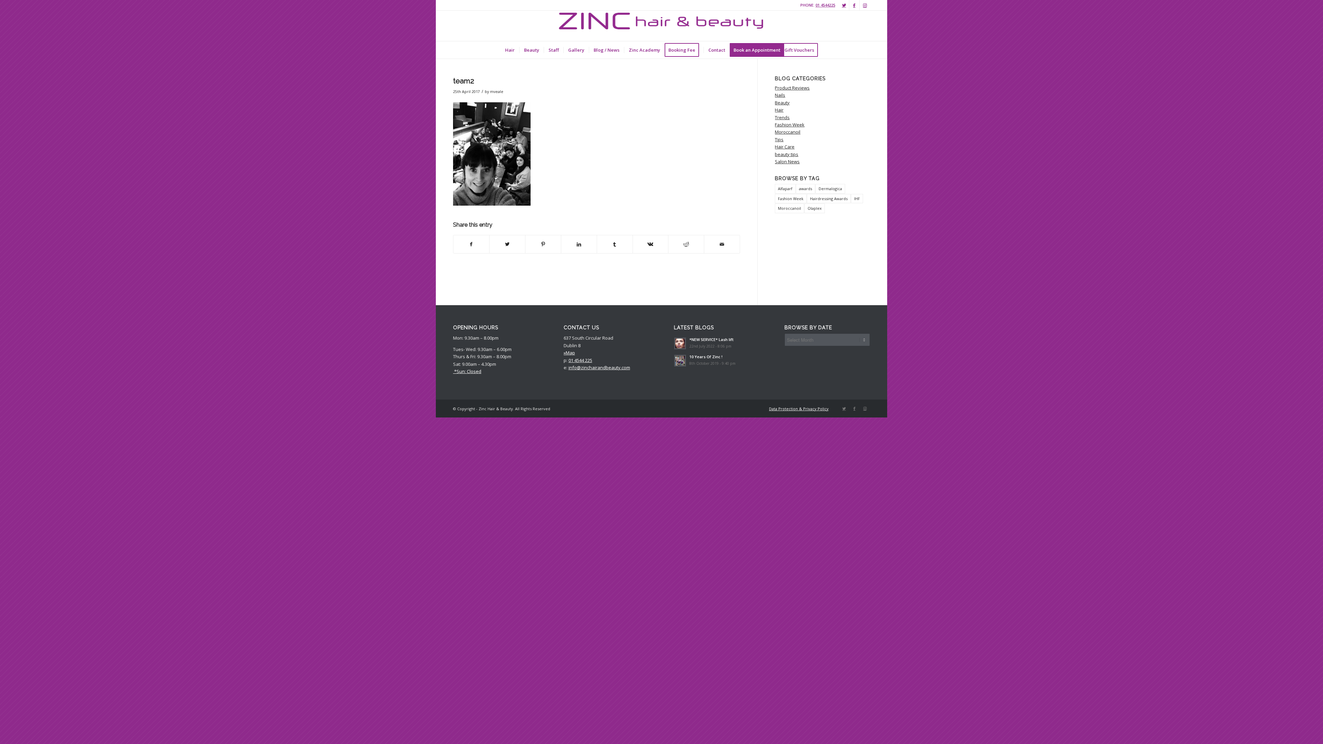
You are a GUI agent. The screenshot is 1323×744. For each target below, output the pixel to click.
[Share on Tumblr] (615, 244)
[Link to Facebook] (854, 5)
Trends (782, 117)
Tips (779, 139)
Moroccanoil (787, 132)
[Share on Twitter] (507, 244)
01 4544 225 (580, 360)
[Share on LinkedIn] (579, 244)
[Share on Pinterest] (543, 244)
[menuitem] (510, 50)
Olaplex (815, 208)
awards (805, 188)
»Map (569, 353)
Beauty (782, 103)
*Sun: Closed (467, 371)
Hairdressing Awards (829, 198)
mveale (496, 91)
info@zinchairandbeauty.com (599, 367)
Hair (779, 110)
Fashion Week (789, 125)
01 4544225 (825, 5)
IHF (857, 198)
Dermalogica (830, 188)
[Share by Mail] (722, 244)
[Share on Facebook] (471, 244)
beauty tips (786, 154)
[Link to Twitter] (844, 5)
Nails (780, 95)
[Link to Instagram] (865, 5)
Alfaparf (785, 188)
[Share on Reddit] (686, 244)
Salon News (787, 161)
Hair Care (784, 147)
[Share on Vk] (650, 244)
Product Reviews (792, 88)
